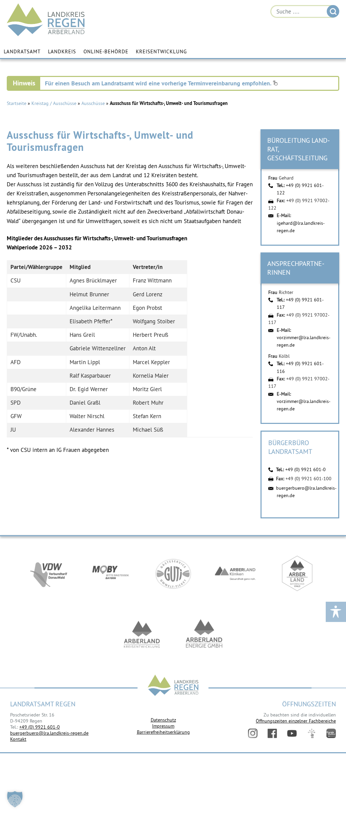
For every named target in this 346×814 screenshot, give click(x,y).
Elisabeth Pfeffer (90, 321)
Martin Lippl (85, 362)
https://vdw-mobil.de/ (48, 573)
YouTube (292, 733)
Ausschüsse (93, 103)
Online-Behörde (105, 51)
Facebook (272, 733)
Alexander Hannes (92, 429)
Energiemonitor (331, 733)
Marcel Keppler (151, 362)
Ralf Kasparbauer (90, 375)
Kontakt (18, 739)
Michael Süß (148, 429)
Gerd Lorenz (148, 294)
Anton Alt (144, 348)
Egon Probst (147, 307)
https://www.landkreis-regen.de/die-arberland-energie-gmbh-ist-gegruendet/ (204, 634)
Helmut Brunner (89, 294)
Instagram (252, 733)
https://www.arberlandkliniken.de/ (235, 573)
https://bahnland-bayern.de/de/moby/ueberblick (111, 573)
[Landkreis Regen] (173, 686)
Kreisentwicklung (161, 51)
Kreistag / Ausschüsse (53, 103)
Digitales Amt (311, 733)
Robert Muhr (148, 402)
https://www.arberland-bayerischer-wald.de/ (297, 573)
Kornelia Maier (151, 375)
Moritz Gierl (147, 389)
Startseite (16, 103)
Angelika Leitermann (95, 307)
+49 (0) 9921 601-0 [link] (39, 727)
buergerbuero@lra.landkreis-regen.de (49, 733)
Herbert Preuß (150, 334)
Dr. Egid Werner (89, 389)
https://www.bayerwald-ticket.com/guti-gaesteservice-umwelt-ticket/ (173, 573)
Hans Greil (82, 334)
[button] (15, 799)
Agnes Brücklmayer (93, 280)
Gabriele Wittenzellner (98, 348)
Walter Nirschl (87, 416)
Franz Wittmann (152, 280)
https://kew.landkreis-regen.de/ (142, 634)
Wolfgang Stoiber (154, 321)
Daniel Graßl (85, 402)
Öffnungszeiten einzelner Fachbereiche (296, 721)
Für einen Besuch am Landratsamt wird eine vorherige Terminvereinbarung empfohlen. (159, 83)
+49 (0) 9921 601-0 (305, 469)
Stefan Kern (147, 416)
